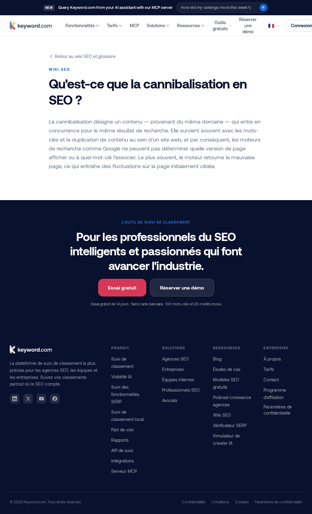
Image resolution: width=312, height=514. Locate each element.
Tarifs (112, 25)
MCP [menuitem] (134, 25)
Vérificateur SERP (229, 425)
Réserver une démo (248, 25)
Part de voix (122, 429)
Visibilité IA (121, 376)
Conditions (220, 502)
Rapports (120, 440)
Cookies (242, 502)
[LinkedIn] (15, 399)
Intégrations (122, 460)
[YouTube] (41, 399)
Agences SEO (175, 358)
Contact (271, 379)
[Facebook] (55, 399)
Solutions (156, 25)
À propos (272, 358)
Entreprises (173, 369)
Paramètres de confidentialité (278, 409)
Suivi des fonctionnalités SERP (125, 394)
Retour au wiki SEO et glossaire (85, 56)
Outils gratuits (220, 25)
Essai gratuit (122, 287)
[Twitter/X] (28, 399)
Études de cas (226, 369)
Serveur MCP (124, 471)
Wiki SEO (222, 415)
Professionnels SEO (181, 390)
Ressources (188, 25)
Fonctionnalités (80, 25)
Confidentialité (193, 502)
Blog (217, 358)
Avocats (169, 400)
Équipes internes (178, 379)
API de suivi (122, 450)
